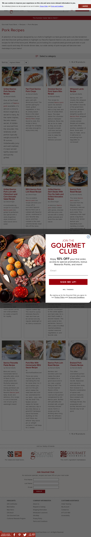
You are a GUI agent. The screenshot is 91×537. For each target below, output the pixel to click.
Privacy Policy (60, 297)
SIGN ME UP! (68, 282)
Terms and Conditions (76, 297)
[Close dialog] (88, 236)
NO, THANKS (68, 290)
